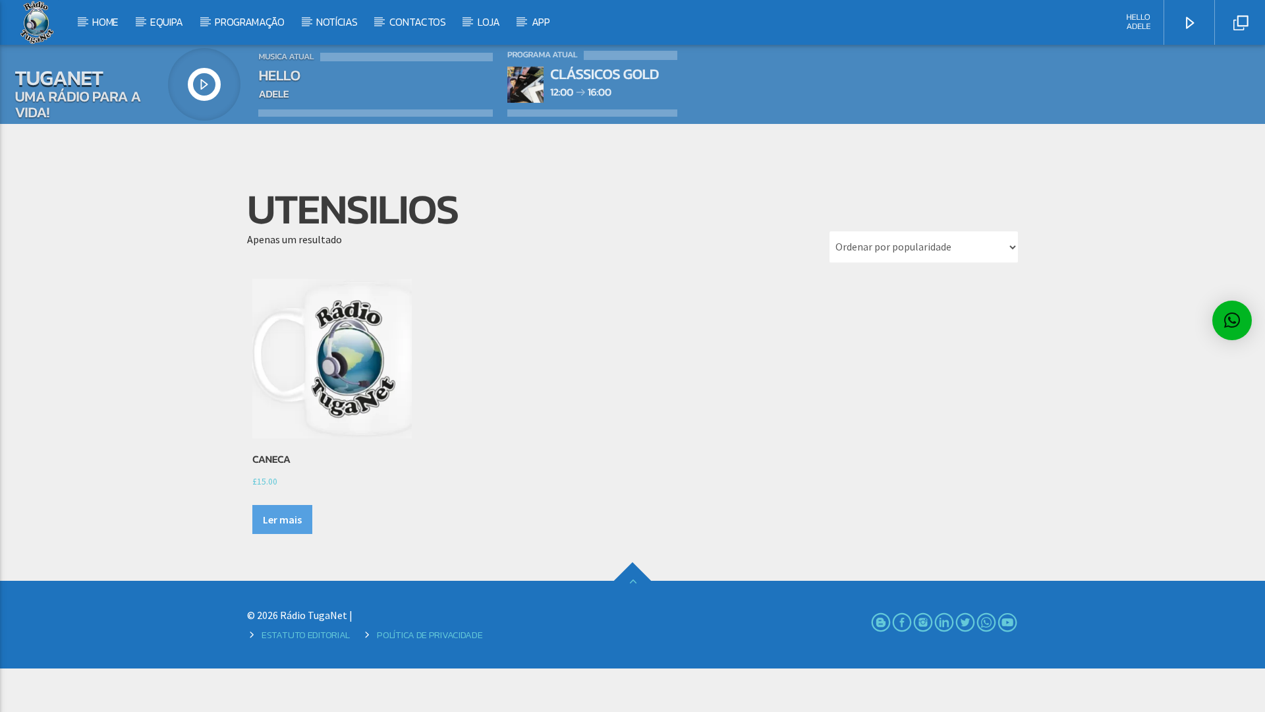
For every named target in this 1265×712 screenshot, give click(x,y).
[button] (1232, 320)
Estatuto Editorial (306, 635)
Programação (249, 22)
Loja (489, 22)
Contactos (417, 22)
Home (105, 22)
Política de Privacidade (429, 635)
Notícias (336, 22)
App (541, 22)
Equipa (166, 22)
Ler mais (282, 519)
